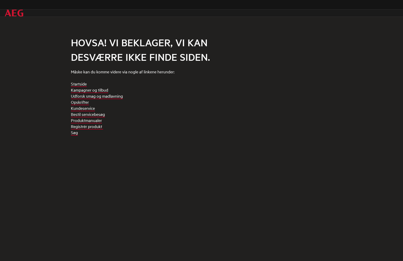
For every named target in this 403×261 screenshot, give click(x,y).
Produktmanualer (86, 120)
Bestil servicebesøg (88, 114)
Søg (74, 132)
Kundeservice (83, 108)
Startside (79, 83)
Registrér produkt (87, 126)
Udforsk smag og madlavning (97, 96)
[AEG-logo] (14, 13)
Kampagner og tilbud (89, 90)
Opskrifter (80, 102)
